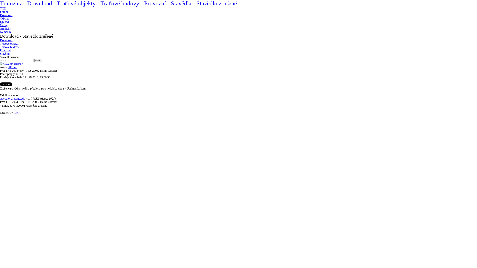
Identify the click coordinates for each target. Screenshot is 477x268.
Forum (4, 11)
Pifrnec (12, 67)
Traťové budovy (9, 47)
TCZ (3, 8)
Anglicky (5, 28)
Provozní (5, 50)
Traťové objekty (9, 43)
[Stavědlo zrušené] (11, 64)
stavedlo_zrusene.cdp (12, 98)
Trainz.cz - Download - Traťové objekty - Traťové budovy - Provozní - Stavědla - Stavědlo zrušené (118, 3)
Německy (5, 32)
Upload (4, 21)
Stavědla (5, 53)
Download (6, 15)
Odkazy (4, 18)
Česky (3, 25)
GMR (17, 112)
